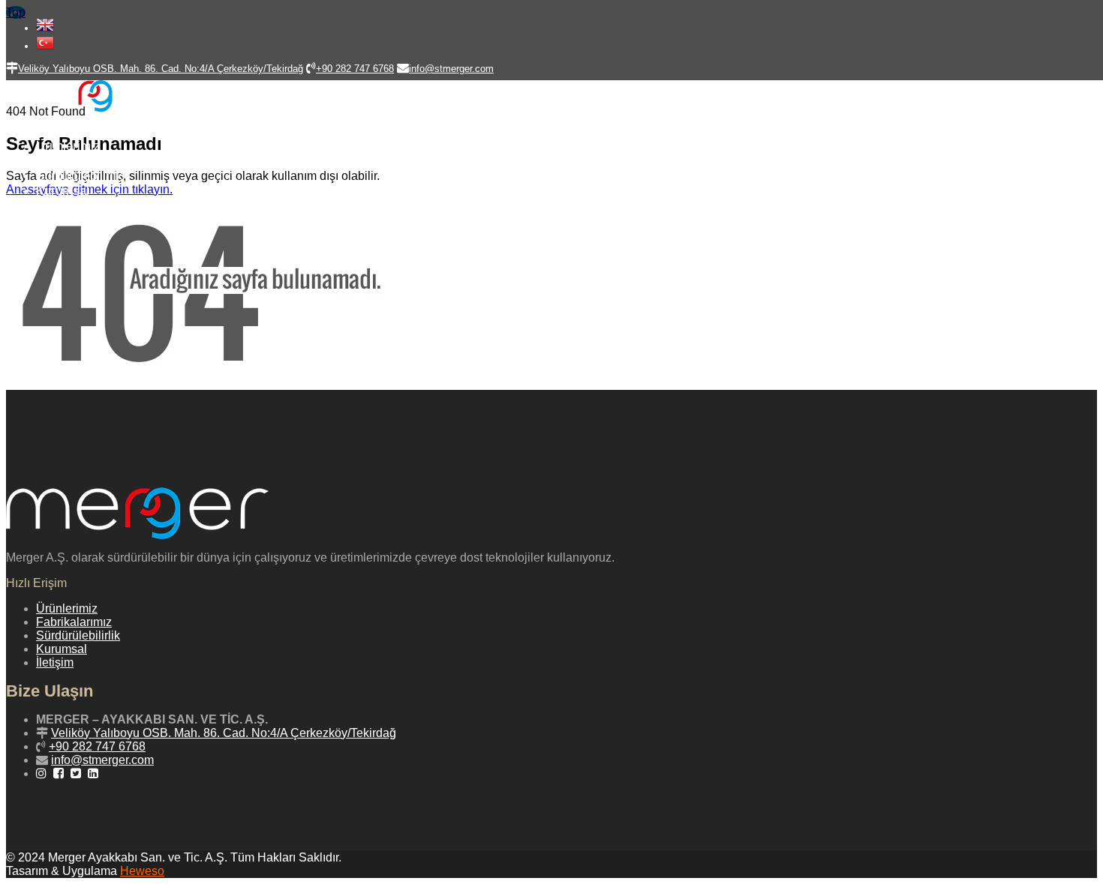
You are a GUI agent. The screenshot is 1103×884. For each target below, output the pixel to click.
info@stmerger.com (102, 760)
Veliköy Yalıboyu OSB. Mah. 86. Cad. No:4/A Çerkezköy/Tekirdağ (223, 733)
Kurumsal (62, 191)
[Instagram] (43, 773)
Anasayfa (62, 131)
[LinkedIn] (95, 773)
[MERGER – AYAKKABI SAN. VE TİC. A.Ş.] (86, 107)
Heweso (142, 871)
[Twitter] (78, 773)
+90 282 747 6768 (97, 746)
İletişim (56, 206)
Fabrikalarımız (76, 161)
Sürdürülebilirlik (79, 176)
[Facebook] (60, 773)
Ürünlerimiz (68, 146)
